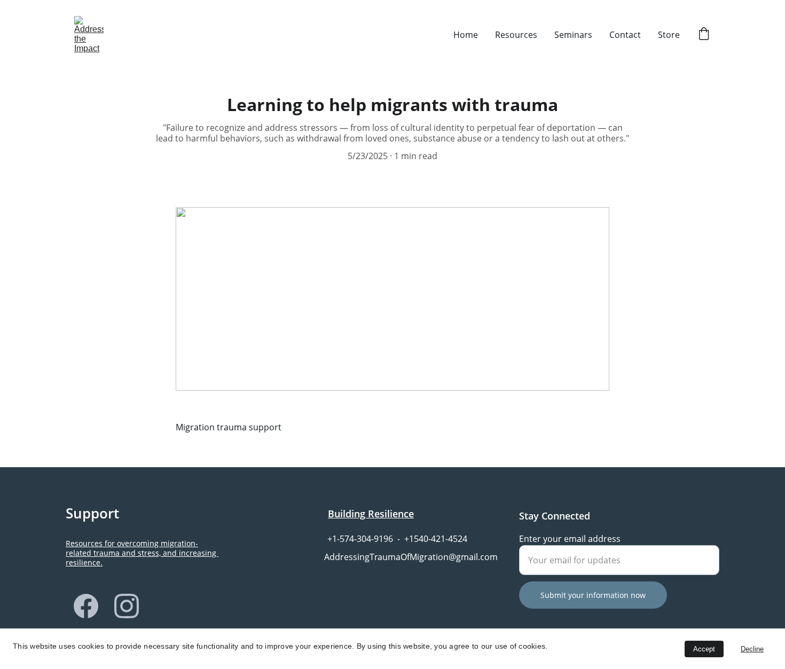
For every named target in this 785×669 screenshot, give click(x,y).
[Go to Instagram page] (126, 606)
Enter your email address (570, 539)
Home (465, 35)
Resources (516, 35)
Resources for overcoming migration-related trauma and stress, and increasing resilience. (142, 553)
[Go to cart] (704, 35)
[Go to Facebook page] (86, 606)
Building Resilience (371, 513)
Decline (752, 649)
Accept (704, 649)
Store (669, 35)
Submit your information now (593, 595)
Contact (625, 35)
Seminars (573, 35)
